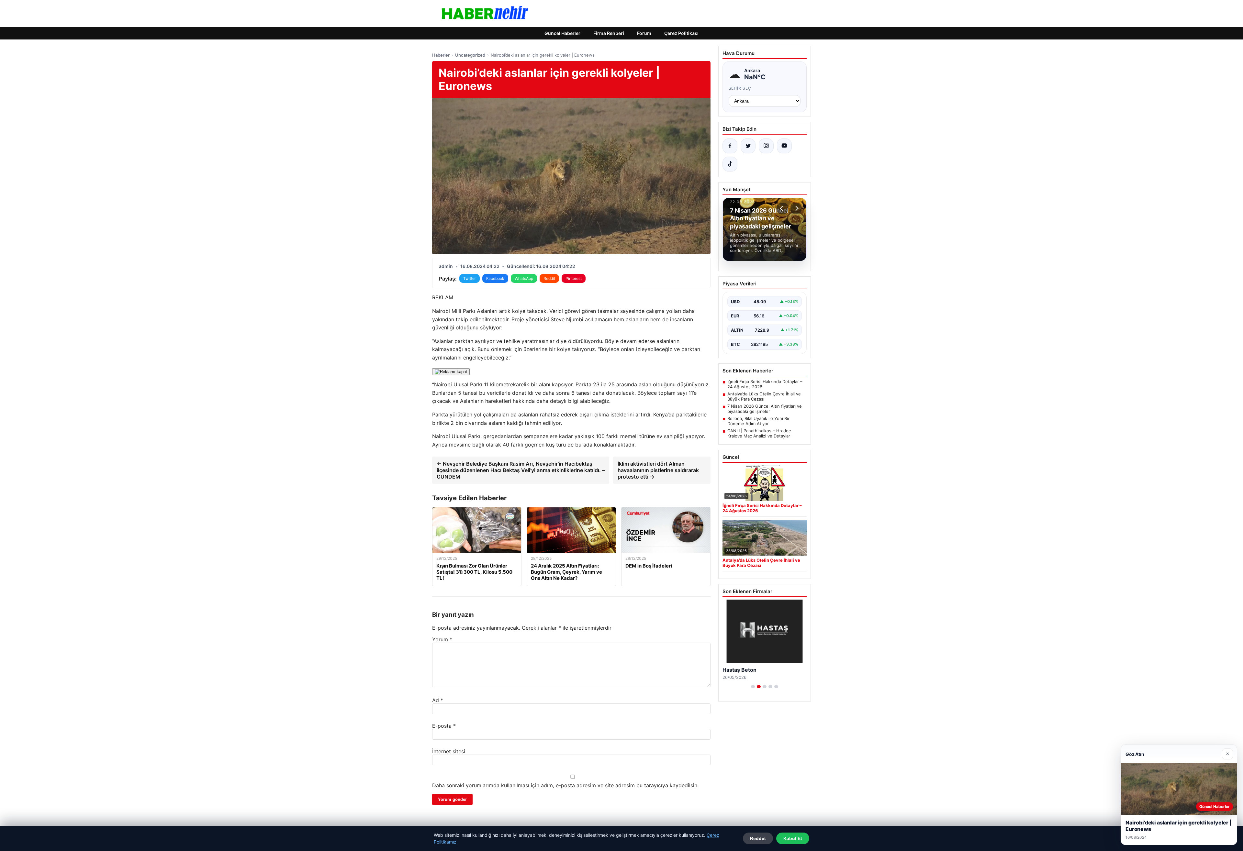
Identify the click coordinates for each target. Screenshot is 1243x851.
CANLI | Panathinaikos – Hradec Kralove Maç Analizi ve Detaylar (759, 433)
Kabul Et (792, 838)
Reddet (758, 838)
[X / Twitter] (748, 145)
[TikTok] (729, 164)
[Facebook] (729, 145)
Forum (644, 33)
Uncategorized (470, 55)
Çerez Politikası (681, 33)
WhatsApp (524, 278)
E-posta (444, 726)
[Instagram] (766, 145)
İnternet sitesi (448, 751)
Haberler (441, 55)
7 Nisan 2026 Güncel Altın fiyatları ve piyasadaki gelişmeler (764, 408)
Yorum (442, 639)
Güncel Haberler (562, 33)
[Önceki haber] (782, 208)
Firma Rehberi (608, 33)
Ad (437, 700)
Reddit (549, 278)
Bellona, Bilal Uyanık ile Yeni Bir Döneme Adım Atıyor (758, 421)
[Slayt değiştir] (753, 686)
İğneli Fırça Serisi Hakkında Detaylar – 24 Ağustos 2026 (764, 384)
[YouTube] (784, 145)
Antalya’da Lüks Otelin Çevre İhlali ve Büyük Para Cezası (764, 396)
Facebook (495, 278)
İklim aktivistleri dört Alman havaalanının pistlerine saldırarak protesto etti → (658, 470)
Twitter (469, 278)
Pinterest (574, 278)
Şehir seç (740, 88)
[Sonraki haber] (795, 208)
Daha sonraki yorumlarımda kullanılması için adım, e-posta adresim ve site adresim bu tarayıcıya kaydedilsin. (565, 785)
